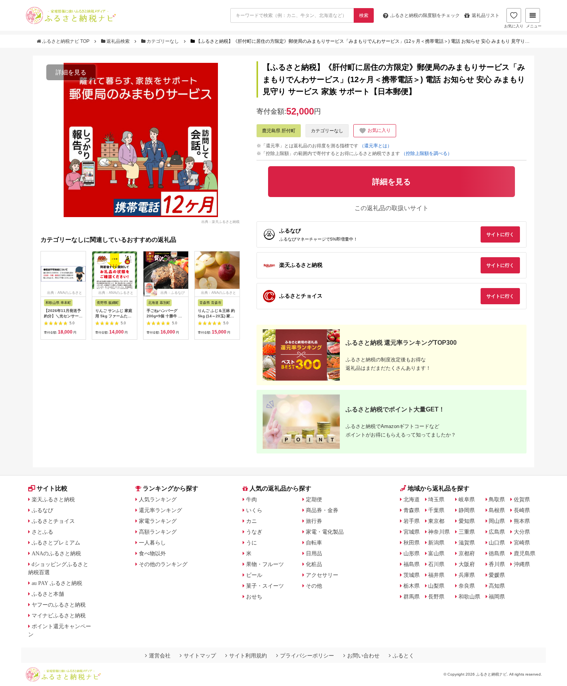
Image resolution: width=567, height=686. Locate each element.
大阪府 (467, 564)
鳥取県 (497, 499)
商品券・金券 (322, 510)
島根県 (497, 510)
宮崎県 (522, 542)
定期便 (314, 499)
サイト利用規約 (248, 655)
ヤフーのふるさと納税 (59, 604)
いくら (254, 510)
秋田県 (411, 542)
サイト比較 (52, 488)
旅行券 (314, 521)
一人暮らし (152, 542)
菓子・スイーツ (265, 585)
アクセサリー (322, 575)
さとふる (42, 531)
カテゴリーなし (162, 41)
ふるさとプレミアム (56, 542)
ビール (254, 575)
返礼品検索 (118, 41)
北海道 (411, 499)
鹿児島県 (524, 553)
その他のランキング (163, 564)
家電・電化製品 (325, 531)
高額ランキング (158, 531)
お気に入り (513, 26)
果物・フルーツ (265, 564)
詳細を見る (71, 72)
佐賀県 (522, 499)
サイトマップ (200, 655)
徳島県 (497, 553)
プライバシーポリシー (307, 655)
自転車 (314, 542)
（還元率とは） (375, 145)
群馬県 (411, 596)
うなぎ (254, 531)
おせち (254, 596)
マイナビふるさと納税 (59, 615)
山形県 (411, 553)
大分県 (522, 531)
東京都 (436, 521)
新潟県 (436, 542)
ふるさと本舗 (48, 594)
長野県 (436, 596)
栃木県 (411, 585)
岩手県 (411, 521)
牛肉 (251, 499)
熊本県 (522, 521)
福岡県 (497, 596)
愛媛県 (497, 575)
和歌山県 (469, 596)
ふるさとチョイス (53, 521)
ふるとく (403, 655)
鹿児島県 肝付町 (278, 130)
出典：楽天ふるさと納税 (220, 221)
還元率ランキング (160, 510)
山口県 (497, 542)
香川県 (497, 564)
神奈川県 (439, 531)
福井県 (436, 575)
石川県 (436, 564)
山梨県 (436, 585)
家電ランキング (158, 521)
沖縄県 (522, 564)
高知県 (497, 585)
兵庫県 (467, 575)
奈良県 (467, 585)
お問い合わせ (363, 655)
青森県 (411, 510)
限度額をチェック (425, 15)
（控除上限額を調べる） (426, 153)
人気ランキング (158, 499)
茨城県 (411, 575)
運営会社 (159, 655)
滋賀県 (467, 542)
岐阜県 (467, 499)
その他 (314, 585)
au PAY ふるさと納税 (57, 583)
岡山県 (497, 521)
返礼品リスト (486, 15)
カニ (251, 521)
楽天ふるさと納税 (53, 499)
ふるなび (42, 510)
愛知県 (467, 521)
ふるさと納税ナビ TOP (66, 41)
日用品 (314, 553)
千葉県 (436, 510)
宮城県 (411, 531)
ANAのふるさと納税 (56, 553)
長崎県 (522, 510)
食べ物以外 (152, 553)
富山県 (436, 553)
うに (251, 542)
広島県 (497, 531)
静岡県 (467, 510)
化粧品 (314, 564)
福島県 (411, 564)
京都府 (467, 553)
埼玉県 (436, 499)
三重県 (467, 531)
